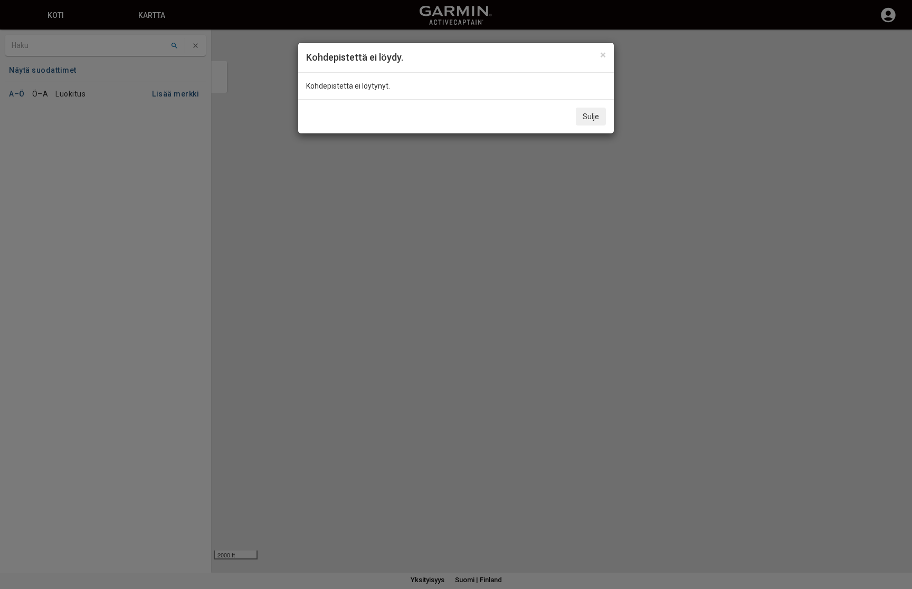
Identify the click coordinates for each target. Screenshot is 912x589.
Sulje (591, 116)
